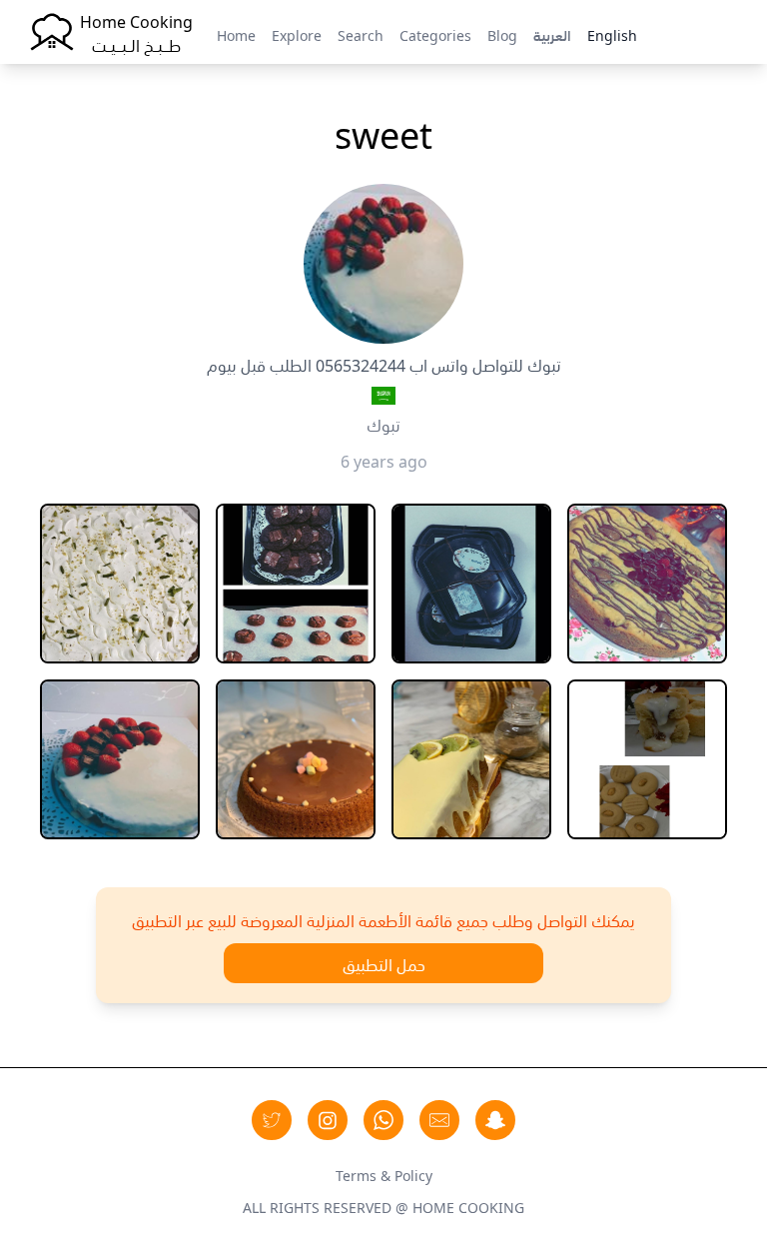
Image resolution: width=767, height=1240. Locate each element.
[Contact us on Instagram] (328, 1120)
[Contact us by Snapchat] (495, 1120)
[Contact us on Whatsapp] (383, 1120)
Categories (435, 34)
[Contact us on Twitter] (272, 1120)
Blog (502, 34)
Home (236, 34)
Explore (297, 34)
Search (361, 34)
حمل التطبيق (384, 963)
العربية (552, 34)
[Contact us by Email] (439, 1120)
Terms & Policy (384, 1174)
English (612, 34)
